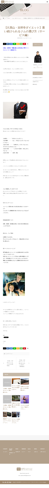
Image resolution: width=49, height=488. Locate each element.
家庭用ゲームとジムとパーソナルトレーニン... (7, 420)
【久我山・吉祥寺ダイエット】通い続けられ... (7, 390)
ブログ (29, 451)
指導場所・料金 (12, 453)
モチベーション (28, 38)
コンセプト (5, 451)
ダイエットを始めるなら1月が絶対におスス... (16, 387)
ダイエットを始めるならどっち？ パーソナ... (16, 421)
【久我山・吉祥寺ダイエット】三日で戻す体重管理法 (10, 363)
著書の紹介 (35, 84)
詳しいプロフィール (38, 67)
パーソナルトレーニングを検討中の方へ (37, 81)
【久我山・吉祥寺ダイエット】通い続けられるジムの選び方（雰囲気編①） (22, 363)
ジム (24, 38)
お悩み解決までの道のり (37, 77)
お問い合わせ (43, 451)
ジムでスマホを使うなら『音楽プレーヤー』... (25, 407)
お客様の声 (17, 451)
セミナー (23, 451)
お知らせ (36, 451)
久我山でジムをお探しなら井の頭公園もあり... (25, 388)
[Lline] (14, 44)
